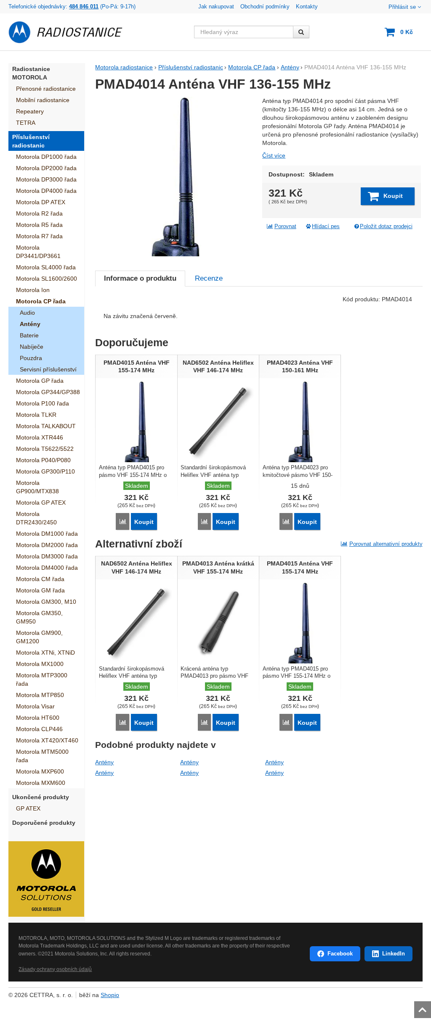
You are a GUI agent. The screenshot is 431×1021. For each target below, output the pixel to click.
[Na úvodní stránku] (70, 32)
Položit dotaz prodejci (386, 226)
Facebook (340, 953)
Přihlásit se (402, 7)
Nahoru (423, 1007)
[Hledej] (301, 32)
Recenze (209, 278)
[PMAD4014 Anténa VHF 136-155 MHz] (175, 176)
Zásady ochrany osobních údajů (55, 969)
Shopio (110, 995)
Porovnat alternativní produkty (386, 544)
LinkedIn (393, 953)
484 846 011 (83, 7)
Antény (104, 762)
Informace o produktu (140, 278)
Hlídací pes (326, 226)
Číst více (273, 155)
